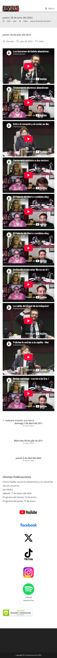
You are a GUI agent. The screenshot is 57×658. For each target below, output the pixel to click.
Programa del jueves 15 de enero (19, 501)
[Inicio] (3, 21)
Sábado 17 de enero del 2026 (17, 493)
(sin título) (8, 489)
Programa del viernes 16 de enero (20, 497)
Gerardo (10, 41)
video (41, 41)
